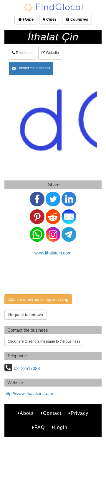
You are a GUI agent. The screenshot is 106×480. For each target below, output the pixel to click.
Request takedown (25, 314)
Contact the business (33, 68)
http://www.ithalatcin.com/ (28, 393)
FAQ (39, 427)
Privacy (79, 413)
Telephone (24, 53)
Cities (51, 19)
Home (28, 19)
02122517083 (27, 368)
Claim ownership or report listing (38, 299)
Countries (78, 19)
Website (52, 53)
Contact (52, 413)
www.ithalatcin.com (53, 252)
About (27, 413)
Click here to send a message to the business (44, 341)
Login (60, 427)
